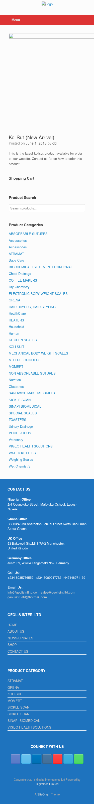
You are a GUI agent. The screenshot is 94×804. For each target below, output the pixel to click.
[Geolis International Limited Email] (68, 759)
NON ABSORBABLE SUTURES (32, 373)
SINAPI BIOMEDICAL (25, 406)
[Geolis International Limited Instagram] (47, 759)
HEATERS (16, 320)
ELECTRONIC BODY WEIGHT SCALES (38, 293)
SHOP (12, 644)
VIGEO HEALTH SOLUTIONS (31, 446)
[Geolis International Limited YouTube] (57, 759)
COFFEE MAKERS (23, 280)
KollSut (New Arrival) (31, 137)
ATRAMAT (16, 253)
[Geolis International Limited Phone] (78, 759)
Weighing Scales (21, 459)
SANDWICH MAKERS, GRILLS (32, 393)
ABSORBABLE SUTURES (28, 233)
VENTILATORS (20, 432)
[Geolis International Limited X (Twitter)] (26, 759)
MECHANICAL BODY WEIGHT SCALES (38, 353)
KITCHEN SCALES (23, 339)
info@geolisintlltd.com (24, 592)
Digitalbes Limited (47, 784)
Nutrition (15, 379)
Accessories (18, 240)
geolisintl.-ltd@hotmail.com (27, 597)
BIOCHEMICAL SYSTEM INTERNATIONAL (40, 267)
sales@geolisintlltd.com (58, 592)
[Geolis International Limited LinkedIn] (36, 759)
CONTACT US (18, 651)
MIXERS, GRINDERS (25, 360)
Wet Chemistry (19, 466)
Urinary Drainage (21, 426)
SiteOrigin (43, 794)
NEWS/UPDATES (20, 638)
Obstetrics (16, 386)
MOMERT (16, 366)
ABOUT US (16, 631)
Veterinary (16, 439)
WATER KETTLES (22, 452)
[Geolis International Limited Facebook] (15, 759)
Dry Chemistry (19, 286)
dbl (54, 143)
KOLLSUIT (16, 346)
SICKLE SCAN (20, 399)
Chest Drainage (20, 273)
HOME (12, 624)
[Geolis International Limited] (47, 3)
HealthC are (17, 313)
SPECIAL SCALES (23, 413)
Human (14, 333)
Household (16, 326)
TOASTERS (17, 419)
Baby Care (16, 260)
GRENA (14, 300)
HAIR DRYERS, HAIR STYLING (32, 306)
